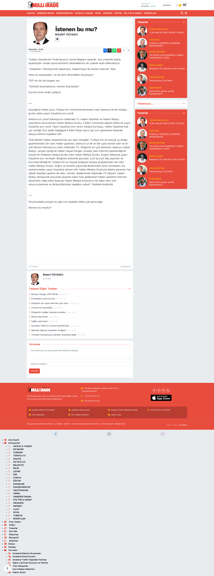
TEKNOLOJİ (19, 456)
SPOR (98, 13)
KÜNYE (67, 424)
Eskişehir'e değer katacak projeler (48, 312)
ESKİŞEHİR (18, 484)
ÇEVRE (16, 471)
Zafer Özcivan (157, 52)
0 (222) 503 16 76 (92, 396)
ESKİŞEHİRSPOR (64, 13)
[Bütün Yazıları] (130, 289)
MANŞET (17, 506)
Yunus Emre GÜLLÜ (159, 29)
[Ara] (182, 13)
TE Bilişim (183, 425)
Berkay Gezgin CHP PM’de (45, 294)
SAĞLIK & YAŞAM (84, 13)
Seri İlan (12, 531)
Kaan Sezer (155, 88)
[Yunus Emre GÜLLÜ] (142, 31)
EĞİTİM (118, 13)
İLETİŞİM (58, 424)
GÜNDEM (107, 13)
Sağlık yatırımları (39, 321)
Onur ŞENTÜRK (156, 77)
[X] (159, 391)
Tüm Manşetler (38, 415)
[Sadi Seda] (142, 43)
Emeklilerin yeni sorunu (43, 299)
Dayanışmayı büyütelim (161, 81)
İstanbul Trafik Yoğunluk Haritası (124, 410)
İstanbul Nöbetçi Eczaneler (43, 410)
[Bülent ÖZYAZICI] (40, 33)
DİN (15, 474)
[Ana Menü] (185, 13)
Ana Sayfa (13, 440)
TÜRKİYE (18, 516)
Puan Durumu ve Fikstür (160, 410)
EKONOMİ (18, 449)
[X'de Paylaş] (109, 50)
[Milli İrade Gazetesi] (43, 5)
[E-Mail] (57, 39)
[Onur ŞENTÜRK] (142, 79)
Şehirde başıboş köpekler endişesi (48, 330)
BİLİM (16, 468)
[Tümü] (184, 22)
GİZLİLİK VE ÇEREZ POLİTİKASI (40, 424)
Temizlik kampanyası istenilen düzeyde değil (53, 335)
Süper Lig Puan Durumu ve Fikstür (30, 563)
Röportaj (13, 534)
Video (11, 525)
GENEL (16, 493)
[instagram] (162, 434)
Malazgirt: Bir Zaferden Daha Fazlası (167, 69)
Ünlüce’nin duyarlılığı (41, 308)
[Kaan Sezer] (142, 91)
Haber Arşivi (116, 415)
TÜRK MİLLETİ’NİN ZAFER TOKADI (166, 33)
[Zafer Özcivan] (142, 55)
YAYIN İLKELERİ (107, 424)
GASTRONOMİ (20, 490)
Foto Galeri (14, 522)
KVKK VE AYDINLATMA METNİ (85, 424)
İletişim (12, 547)
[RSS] (168, 391)
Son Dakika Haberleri (80, 415)
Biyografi (13, 538)
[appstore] (161, 398)
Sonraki (124, 267)
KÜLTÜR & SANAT (133, 13)
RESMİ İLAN (150, 13)
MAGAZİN (18, 503)
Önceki (34, 267)
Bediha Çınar (156, 65)
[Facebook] (154, 391)
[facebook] (55, 434)
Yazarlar (13, 528)
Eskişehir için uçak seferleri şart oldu (50, 303)
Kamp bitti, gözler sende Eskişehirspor (161, 92)
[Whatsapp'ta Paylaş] (114, 50)
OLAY (16, 509)
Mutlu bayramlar (39, 317)
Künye (11, 544)
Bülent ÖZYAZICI (66, 34)
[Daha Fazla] (119, 50)
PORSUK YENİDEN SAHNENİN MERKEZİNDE (164, 44)
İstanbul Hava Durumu (81, 410)
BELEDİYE (18, 465)
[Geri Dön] (7, 568)
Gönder (34, 371)
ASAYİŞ (31, 13)
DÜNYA (17, 478)
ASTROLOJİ (19, 462)
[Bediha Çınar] (142, 67)
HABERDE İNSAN (45, 13)
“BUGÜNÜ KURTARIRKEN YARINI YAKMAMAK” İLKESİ (166, 56)
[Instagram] (163, 391)
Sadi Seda (154, 40)
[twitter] (109, 434)
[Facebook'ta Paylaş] (105, 50)
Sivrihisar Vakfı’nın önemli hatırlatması (50, 326)
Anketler (13, 541)
